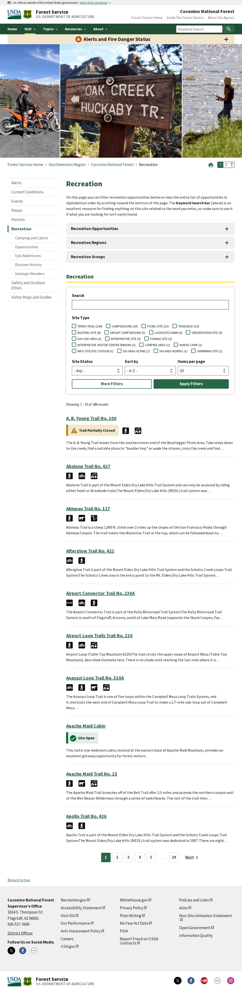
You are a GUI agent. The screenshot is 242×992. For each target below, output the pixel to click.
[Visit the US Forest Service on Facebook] (191, 980)
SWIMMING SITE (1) (209, 351)
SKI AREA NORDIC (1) (173, 351)
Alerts (16, 182)
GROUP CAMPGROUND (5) (127, 333)
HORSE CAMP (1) (190, 345)
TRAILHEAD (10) (188, 326)
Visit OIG (68, 915)
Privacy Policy (131, 907)
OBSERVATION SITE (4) (207, 333)
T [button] (220, 164)
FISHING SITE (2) (161, 339)
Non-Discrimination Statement (205, 915)
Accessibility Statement (81, 907)
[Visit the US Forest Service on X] (178, 980)
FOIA (124, 931)
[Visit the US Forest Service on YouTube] (204, 980)
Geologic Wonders (29, 273)
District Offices (20, 933)
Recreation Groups (88, 256)
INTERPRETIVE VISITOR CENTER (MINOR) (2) (106, 345)
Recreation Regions (88, 242)
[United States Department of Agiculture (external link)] (15, 14)
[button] (211, 164)
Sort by (131, 361)
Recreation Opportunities (94, 228)
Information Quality (196, 935)
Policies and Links (194, 900)
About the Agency (221, 17)
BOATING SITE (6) (89, 333)
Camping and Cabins (31, 237)
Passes (16, 210)
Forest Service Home (146, 17)
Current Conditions (27, 192)
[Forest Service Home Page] (27, 14)
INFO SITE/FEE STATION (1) (95, 351)
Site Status (82, 361)
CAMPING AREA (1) (157, 345)
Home (12, 29)
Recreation (21, 228)
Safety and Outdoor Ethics (28, 285)
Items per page (191, 361)
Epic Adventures (28, 255)
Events (17, 201)
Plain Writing (130, 915)
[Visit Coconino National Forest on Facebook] (22, 950)
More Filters (112, 383)
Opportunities (26, 246)
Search (78, 295)
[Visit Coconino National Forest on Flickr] (34, 950)
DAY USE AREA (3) (89, 339)
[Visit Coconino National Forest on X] (11, 950)
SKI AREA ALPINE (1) (136, 351)
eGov (183, 907)
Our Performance (75, 923)
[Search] (228, 29)
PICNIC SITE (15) (158, 326)
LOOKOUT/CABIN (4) (168, 333)
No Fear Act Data (134, 923)
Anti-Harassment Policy (81, 931)
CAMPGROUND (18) (125, 326)
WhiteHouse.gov (134, 900)
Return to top (19, 880)
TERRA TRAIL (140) (90, 326)
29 (174, 857)
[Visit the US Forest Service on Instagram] (230, 980)
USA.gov (68, 946)
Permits (18, 219)
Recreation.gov (73, 900)
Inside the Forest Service (185, 17)
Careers (67, 938)
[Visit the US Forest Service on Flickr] (217, 980)
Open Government (194, 927)
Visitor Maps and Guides (31, 297)
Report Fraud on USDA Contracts (139, 941)
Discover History (28, 264)
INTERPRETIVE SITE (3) (126, 339)
